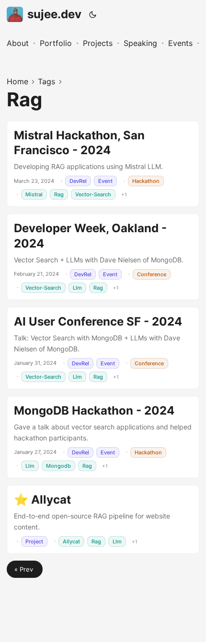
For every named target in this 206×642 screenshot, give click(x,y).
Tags (46, 81)
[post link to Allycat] (103, 519)
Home (17, 81)
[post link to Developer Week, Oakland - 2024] (103, 257)
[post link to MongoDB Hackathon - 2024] (103, 437)
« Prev (24, 569)
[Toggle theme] (93, 14)
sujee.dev (54, 14)
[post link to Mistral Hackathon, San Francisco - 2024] (103, 164)
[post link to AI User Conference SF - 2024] (103, 348)
